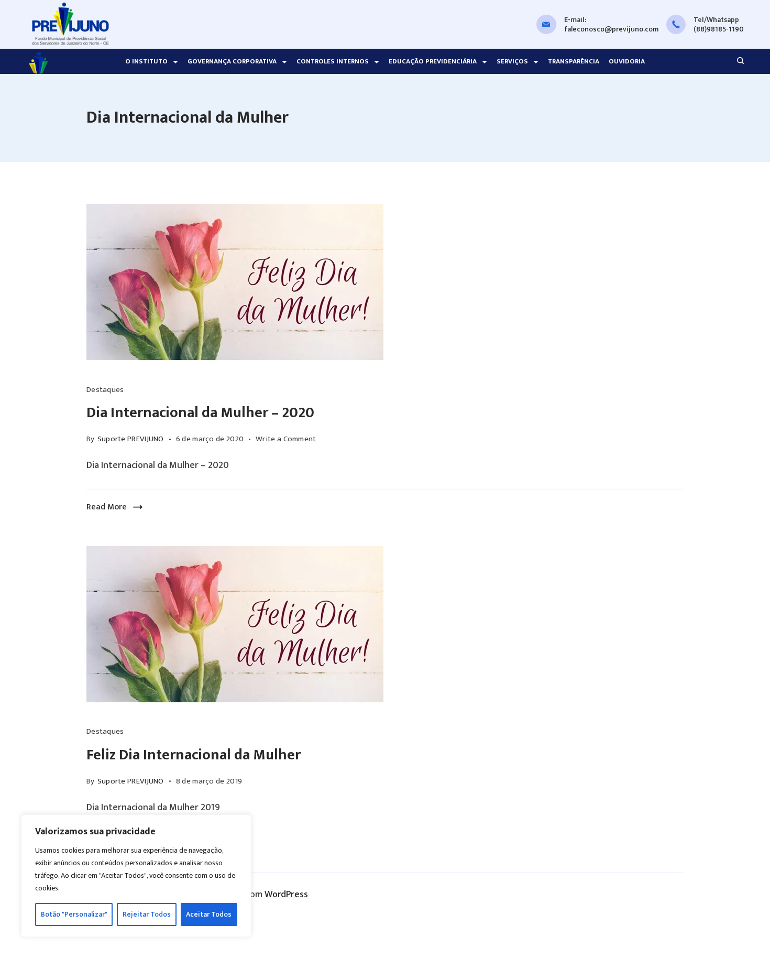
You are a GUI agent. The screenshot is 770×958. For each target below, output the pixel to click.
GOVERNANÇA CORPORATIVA (232, 61)
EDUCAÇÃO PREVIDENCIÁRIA (433, 61)
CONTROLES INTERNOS (332, 61)
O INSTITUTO (146, 61)
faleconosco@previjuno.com (611, 29)
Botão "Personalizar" (74, 914)
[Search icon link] (738, 62)
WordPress (286, 894)
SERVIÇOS (512, 61)
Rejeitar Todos (147, 914)
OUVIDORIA (627, 61)
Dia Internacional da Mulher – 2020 (200, 412)
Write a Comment (286, 439)
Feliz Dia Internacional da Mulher (193, 755)
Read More (106, 507)
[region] (136, 875)
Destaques (105, 389)
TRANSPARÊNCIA (573, 61)
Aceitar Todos (209, 914)
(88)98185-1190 (719, 29)
